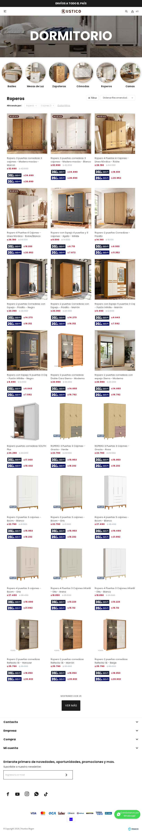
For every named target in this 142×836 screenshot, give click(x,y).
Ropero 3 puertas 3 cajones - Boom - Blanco (24, 519)
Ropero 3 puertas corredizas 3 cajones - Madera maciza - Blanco (71, 160)
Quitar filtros (63, 105)
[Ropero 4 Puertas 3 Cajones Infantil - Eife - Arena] (71, 563)
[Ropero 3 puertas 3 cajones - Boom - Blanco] (27, 492)
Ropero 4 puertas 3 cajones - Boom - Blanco (112, 519)
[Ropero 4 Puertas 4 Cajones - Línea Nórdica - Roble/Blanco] (27, 208)
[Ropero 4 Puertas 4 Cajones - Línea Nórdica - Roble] (115, 133)
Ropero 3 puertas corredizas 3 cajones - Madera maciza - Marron (24, 162)
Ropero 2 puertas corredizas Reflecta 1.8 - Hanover (23, 661)
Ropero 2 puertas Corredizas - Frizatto (112, 234)
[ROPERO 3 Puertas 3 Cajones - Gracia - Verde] (71, 421)
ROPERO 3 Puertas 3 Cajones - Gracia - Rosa (112, 447)
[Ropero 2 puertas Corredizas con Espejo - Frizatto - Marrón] (71, 279)
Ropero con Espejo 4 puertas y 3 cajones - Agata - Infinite (69, 234)
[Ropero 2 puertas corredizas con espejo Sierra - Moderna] (115, 350)
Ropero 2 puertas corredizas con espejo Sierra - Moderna (114, 376)
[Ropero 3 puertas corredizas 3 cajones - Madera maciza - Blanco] (71, 133)
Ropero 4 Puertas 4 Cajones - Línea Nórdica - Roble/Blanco (24, 234)
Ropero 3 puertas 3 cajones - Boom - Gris (68, 519)
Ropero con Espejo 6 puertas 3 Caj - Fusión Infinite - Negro (27, 376)
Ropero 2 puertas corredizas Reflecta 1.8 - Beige (111, 661)
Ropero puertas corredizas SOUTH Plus (26, 447)
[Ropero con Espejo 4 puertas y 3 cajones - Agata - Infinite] (71, 208)
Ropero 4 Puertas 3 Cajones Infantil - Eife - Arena (71, 590)
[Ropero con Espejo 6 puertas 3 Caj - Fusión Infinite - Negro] (27, 350)
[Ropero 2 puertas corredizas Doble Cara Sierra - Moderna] (71, 350)
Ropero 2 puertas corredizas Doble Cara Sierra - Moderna (68, 376)
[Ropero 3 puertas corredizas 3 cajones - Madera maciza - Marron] (27, 133)
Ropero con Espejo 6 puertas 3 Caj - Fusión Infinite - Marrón (115, 305)
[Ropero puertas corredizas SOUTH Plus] (27, 421)
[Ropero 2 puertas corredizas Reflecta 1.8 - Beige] (115, 635)
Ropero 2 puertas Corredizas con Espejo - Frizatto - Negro (26, 305)
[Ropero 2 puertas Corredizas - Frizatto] (115, 208)
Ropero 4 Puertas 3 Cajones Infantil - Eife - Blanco (115, 590)
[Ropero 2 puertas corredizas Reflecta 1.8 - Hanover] (27, 635)
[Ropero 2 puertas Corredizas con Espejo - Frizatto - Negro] (27, 279)
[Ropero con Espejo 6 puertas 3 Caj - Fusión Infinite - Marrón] (115, 279)
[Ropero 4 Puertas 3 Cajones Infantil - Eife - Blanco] (115, 563)
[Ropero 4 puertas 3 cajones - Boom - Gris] (27, 563)
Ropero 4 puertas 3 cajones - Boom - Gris (24, 590)
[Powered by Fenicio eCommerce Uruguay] (133, 828)
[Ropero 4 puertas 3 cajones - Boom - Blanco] (115, 492)
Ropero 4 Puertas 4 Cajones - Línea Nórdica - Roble (112, 160)
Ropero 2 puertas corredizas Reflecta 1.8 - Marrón (67, 661)
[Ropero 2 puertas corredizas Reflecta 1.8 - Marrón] (71, 635)
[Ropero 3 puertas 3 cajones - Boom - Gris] (71, 492)
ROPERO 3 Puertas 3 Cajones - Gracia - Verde (68, 447)
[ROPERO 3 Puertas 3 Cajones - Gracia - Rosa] (115, 421)
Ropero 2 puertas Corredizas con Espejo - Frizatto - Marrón (70, 305)
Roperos (30, 105)
